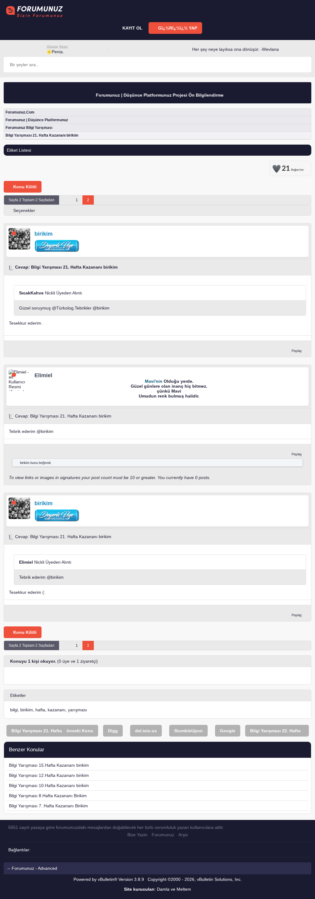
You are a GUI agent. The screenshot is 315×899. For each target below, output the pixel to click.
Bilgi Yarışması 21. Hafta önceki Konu (52, 730)
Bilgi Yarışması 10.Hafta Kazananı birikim (49, 785)
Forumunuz (163, 834)
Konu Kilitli (24, 186)
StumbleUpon (188, 730)
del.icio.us (146, 730)
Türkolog (65, 308)
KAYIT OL (131, 28)
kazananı (57, 709)
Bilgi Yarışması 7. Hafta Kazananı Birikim (48, 805)
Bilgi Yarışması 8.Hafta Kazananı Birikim (48, 795)
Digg (113, 730)
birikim (103, 308)
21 (293, 167)
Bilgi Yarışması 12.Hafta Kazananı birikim (49, 775)
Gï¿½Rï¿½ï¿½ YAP (177, 28)
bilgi (14, 709)
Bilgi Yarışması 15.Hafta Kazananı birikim (49, 765)
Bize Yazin (137, 834)
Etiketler (18, 695)
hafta (40, 709)
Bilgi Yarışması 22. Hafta (275, 730)
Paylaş (297, 351)
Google (227, 730)
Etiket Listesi (19, 150)
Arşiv (183, 834)
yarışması (77, 709)
